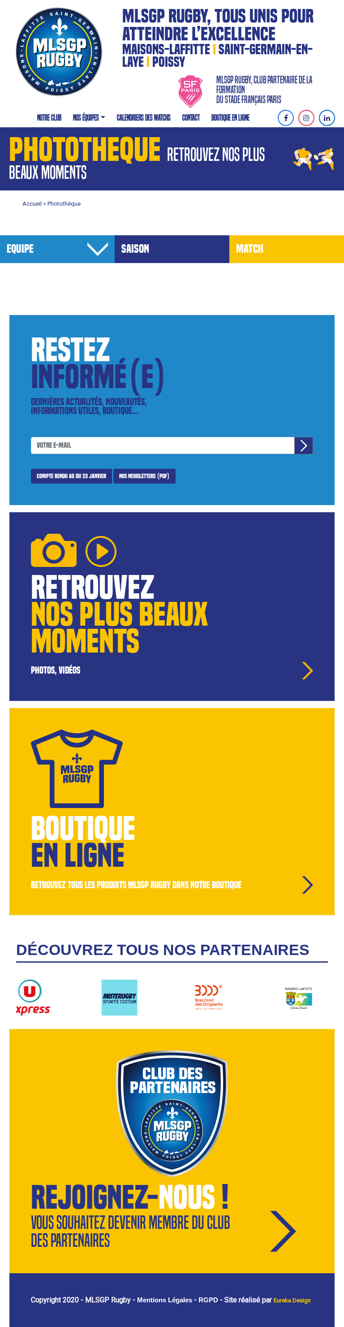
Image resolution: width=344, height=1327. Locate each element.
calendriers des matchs (144, 117)
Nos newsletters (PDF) (144, 476)
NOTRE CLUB (49, 117)
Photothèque (64, 203)
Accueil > (34, 203)
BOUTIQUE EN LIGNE (230, 117)
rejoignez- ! (130, 1197)
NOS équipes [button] (86, 117)
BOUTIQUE (83, 828)
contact (191, 117)
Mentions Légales (164, 1300)
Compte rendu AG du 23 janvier (71, 476)
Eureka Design (292, 1300)
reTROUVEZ (93, 587)
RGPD (208, 1300)
